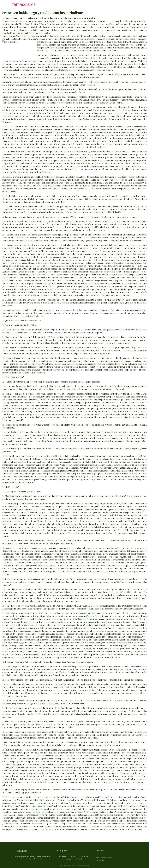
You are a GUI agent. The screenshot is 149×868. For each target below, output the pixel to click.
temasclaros (24, 4)
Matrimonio (84, 856)
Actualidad (62, 856)
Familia (72, 856)
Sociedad (79, 859)
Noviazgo (68, 859)
